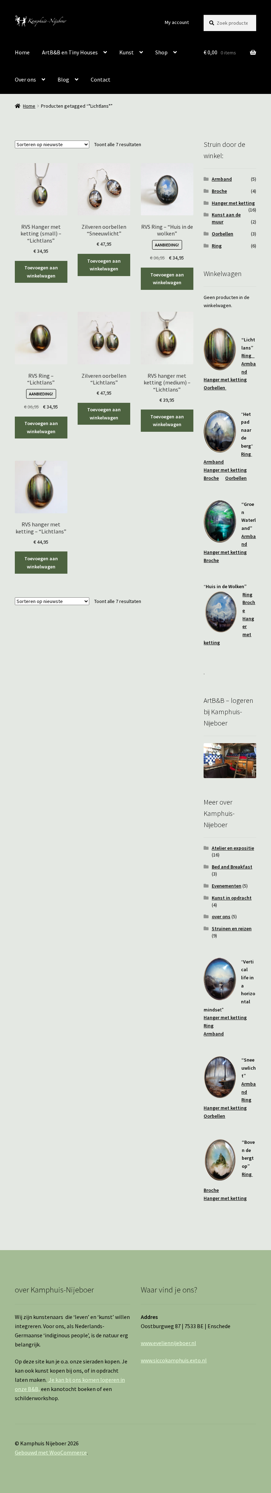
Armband (222, 179)
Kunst (126, 52)
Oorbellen (222, 234)
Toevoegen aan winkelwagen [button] (41, 271)
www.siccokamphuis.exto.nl (174, 1360)
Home (22, 52)
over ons (221, 916)
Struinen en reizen (232, 928)
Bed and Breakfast (232, 867)
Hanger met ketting (233, 203)
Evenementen (226, 886)
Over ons (25, 79)
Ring (217, 246)
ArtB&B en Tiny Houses (70, 52)
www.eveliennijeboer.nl (168, 1342)
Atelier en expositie (233, 848)
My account (177, 22)
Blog (63, 79)
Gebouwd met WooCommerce (51, 1452)
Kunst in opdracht (232, 898)
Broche (219, 191)
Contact (100, 79)
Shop (161, 52)
